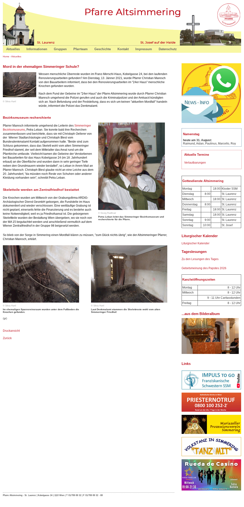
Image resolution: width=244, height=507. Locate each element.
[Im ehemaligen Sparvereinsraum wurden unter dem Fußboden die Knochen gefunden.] (42, 302)
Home (229, 14)
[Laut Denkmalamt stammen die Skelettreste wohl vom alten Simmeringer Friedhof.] (130, 302)
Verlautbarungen (195, 162)
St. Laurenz (46, 42)
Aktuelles (16, 56)
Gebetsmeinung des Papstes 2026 (204, 268)
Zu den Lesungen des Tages (200, 259)
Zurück (7, 338)
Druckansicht (11, 330)
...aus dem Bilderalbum (201, 314)
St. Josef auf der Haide (157, 42)
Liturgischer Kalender (195, 243)
